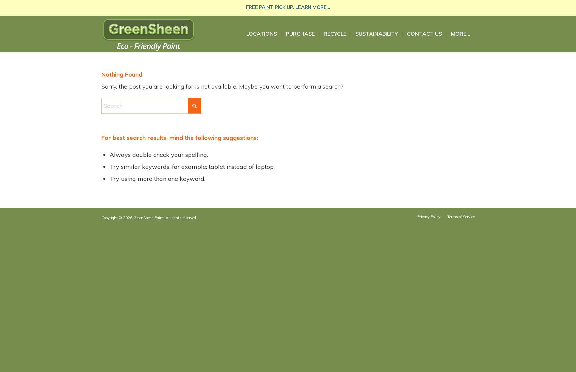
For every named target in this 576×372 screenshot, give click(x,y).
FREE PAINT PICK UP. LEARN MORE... (288, 7)
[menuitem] (261, 33)
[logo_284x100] (148, 36)
